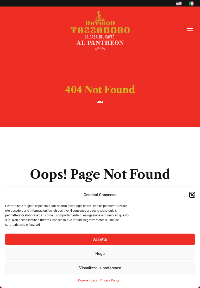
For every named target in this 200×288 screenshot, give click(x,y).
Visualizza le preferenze (100, 268)
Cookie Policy (87, 280)
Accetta (100, 239)
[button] (192, 194)
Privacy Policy (110, 280)
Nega (100, 253)
